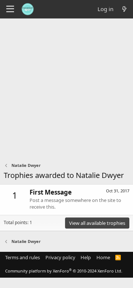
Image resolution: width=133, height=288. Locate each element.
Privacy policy (60, 257)
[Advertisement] (66, 88)
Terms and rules (22, 257)
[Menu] (10, 9)
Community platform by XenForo (63, 271)
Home (103, 257)
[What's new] (124, 9)
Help (86, 257)
